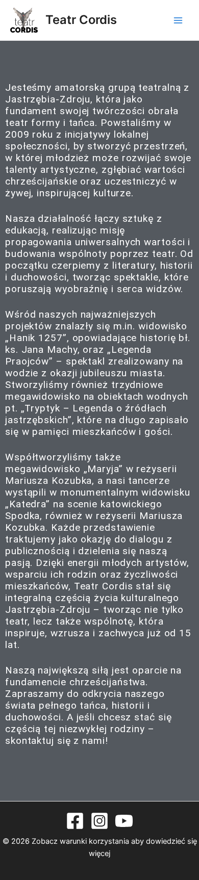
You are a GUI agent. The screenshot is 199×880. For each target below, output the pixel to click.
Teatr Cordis (81, 19)
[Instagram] (99, 821)
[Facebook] (75, 821)
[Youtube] (124, 821)
